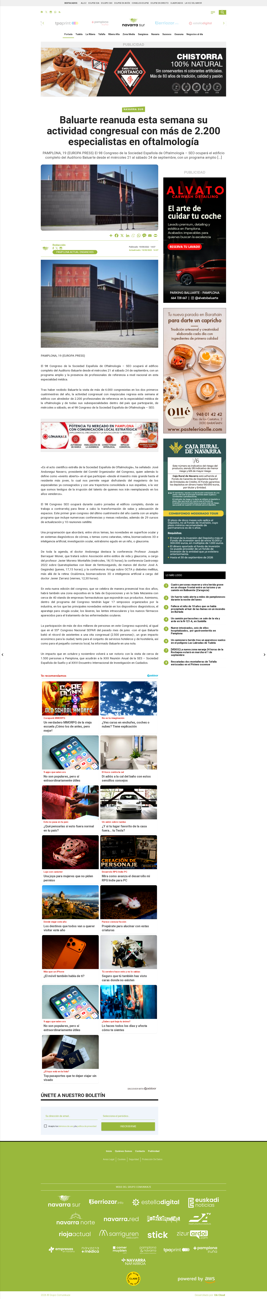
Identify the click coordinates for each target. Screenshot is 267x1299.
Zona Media (129, 34)
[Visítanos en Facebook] (42, 12)
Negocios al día (194, 34)
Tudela (79, 34)
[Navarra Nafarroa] (133, 1261)
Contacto (140, 1151)
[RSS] (59, 12)
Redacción (59, 245)
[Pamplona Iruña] (205, 1249)
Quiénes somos (123, 1151)
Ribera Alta (114, 34)
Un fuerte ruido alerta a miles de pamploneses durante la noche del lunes (195, 598)
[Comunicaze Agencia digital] (133, 1174)
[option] (133, 23)
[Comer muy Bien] (119, 1249)
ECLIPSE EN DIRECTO (160, 3)
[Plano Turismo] (148, 1249)
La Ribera (90, 34)
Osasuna (178, 34)
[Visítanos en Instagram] (51, 12)
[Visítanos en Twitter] (46, 12)
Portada (68, 34)
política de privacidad (86, 1126)
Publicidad (153, 1151)
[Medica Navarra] (90, 1249)
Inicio (109, 1151)
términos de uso (66, 1126)
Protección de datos (152, 1159)
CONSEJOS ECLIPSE (140, 3)
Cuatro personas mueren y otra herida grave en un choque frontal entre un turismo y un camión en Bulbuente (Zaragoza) (194, 587)
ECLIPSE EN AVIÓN (122, 3)
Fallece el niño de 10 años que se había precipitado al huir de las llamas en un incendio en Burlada (195, 609)
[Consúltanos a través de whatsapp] (55, 12)
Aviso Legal (108, 1159)
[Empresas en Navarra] (62, 1249)
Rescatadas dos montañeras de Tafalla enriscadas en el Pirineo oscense (191, 663)
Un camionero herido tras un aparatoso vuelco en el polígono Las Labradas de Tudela (195, 641)
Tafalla (101, 34)
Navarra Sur (134, 109)
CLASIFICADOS (176, 3)
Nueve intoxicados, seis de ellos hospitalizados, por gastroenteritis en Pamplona (190, 631)
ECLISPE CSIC (106, 3)
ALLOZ (84, 3)
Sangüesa (143, 34)
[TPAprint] (176, 1249)
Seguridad (134, 1159)
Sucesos (166, 34)
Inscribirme (128, 1126)
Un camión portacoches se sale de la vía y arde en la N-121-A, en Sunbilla (192, 620)
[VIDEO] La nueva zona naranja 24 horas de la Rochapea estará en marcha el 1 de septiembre (194, 652)
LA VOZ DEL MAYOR (193, 3)
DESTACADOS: (71, 3)
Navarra (155, 34)
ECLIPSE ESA (93, 3)
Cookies (122, 1159)
